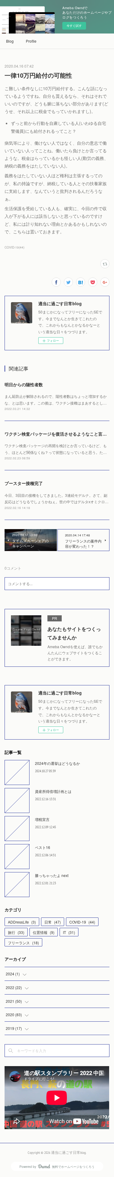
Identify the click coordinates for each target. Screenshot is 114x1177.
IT (69, 932)
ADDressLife (22, 921)
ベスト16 (42, 847)
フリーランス (23, 942)
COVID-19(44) (14, 247)
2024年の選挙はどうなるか (57, 763)
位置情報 (43, 932)
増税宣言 (42, 819)
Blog (10, 41)
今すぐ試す (74, 25)
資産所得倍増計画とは (53, 791)
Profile (31, 41)
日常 (52, 921)
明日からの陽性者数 (24, 384)
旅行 (16, 932)
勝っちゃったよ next (51, 875)
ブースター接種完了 (24, 483)
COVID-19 (82, 921)
